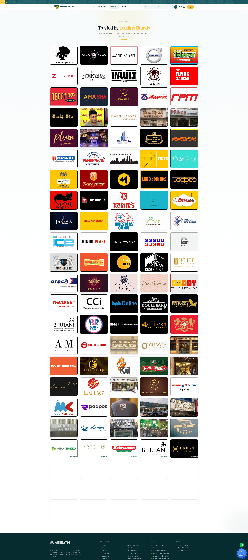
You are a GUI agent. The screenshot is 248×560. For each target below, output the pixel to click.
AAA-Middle (220, 2)
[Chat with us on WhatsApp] (242, 545)
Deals (123, 7)
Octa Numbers (42, 2)
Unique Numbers (146, 2)
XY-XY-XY (155, 2)
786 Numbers (83, 2)
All (2, 2)
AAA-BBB (180, 2)
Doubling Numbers (134, 2)
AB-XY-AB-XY (211, 2)
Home (92, 7)
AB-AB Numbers (105, 2)
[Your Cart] (184, 7)
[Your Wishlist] (180, 7)
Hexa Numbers (32, 2)
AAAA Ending (115, 2)
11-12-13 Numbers (200, 2)
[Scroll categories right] (247, 2)
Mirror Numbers (53, 2)
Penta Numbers (22, 2)
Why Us (113, 7)
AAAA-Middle (229, 2)
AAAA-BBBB (172, 2)
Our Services (102, 7)
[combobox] (159, 7)
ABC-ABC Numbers (94, 2)
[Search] (175, 7)
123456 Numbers (72, 2)
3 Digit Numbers (189, 2)
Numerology (12, 2)
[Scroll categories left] (6, 2)
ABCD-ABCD (163, 2)
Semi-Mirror (62, 2)
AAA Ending (124, 2)
